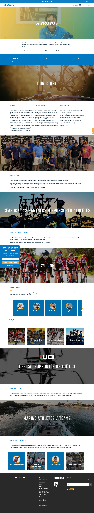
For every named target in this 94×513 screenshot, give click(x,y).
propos (68, 5)
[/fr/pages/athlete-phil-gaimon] (20, 308)
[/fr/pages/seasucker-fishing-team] (75, 461)
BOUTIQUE (42, 477)
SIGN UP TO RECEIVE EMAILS (10, 262)
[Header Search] (84, 5)
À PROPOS (42, 482)
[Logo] (9, 5)
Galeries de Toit (48, 5)
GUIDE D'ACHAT (43, 479)
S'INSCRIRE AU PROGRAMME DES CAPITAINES (44, 493)
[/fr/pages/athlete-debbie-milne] (53, 308)
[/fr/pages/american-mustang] (36, 461)
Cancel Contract (43, 505)
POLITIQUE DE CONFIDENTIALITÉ (44, 499)
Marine (57, 5)
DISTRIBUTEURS (43, 488)
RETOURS (41, 486)
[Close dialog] (19, 245)
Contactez (41, 496)
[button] (88, 5)
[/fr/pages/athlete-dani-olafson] (36, 308)
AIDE (40, 484)
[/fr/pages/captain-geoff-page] (55, 461)
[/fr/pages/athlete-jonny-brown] (69, 308)
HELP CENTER (43, 503)
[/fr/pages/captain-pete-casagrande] (16, 461)
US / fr (88, 1)
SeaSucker (72, 488)
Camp (62, 5)
